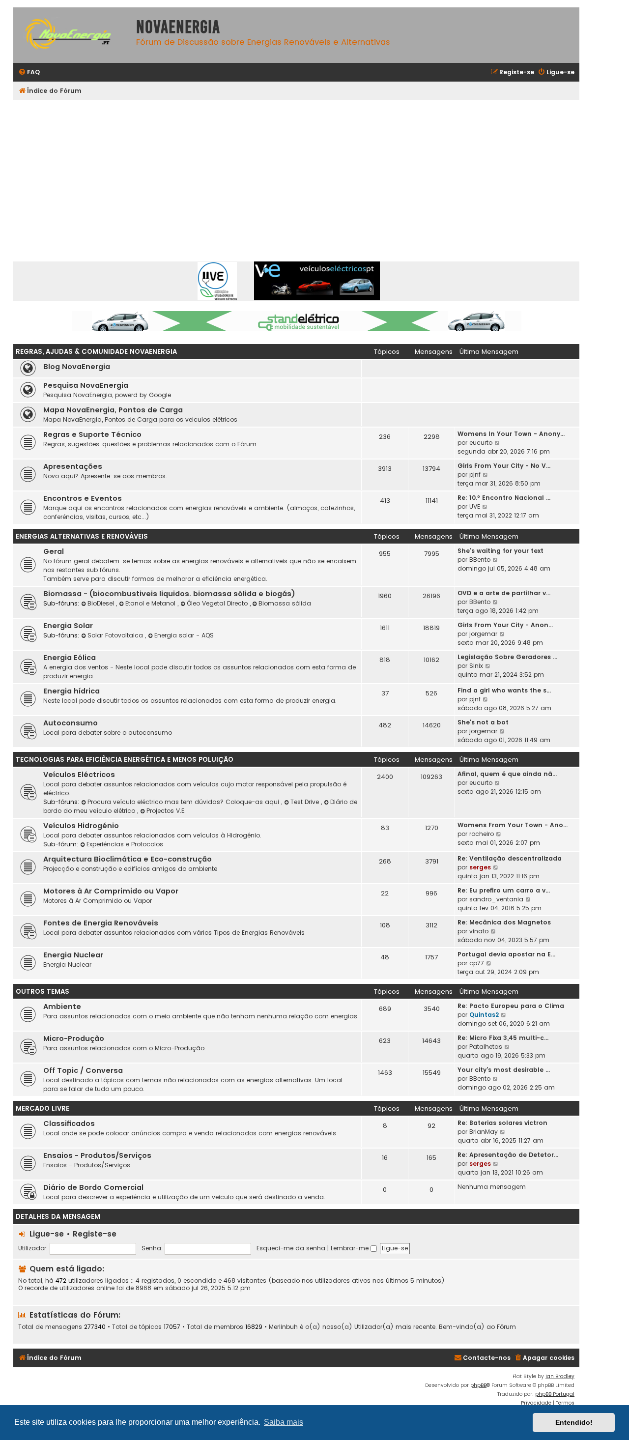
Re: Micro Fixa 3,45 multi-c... (502, 1038)
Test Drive (305, 802)
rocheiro (481, 834)
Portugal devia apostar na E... (506, 954)
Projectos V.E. (166, 810)
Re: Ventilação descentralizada (509, 858)
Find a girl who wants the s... (504, 690)
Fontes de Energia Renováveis (100, 923)
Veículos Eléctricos (79, 774)
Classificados (69, 1123)
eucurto (480, 442)
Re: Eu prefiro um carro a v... (503, 890)
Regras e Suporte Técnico (92, 434)
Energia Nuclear (73, 955)
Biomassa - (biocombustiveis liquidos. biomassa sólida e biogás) (169, 594)
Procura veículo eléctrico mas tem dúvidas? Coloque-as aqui (184, 802)
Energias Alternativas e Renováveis (82, 536)
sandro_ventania (496, 899)
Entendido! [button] (574, 1422)
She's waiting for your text (500, 551)
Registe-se (94, 1234)
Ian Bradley (559, 1376)
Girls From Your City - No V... (503, 465)
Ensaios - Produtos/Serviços (97, 1155)
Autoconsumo (70, 723)
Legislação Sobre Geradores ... (507, 657)
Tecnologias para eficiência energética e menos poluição (124, 759)
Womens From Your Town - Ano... (512, 825)
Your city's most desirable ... (503, 1070)
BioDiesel (101, 603)
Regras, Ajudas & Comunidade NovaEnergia (96, 351)
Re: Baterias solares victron (502, 1123)
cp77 (476, 963)
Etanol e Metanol (151, 603)
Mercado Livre (42, 1108)
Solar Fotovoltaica (116, 635)
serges (480, 867)
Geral (53, 551)
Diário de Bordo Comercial (93, 1187)
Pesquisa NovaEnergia (85, 385)
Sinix (476, 666)
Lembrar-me (351, 1248)
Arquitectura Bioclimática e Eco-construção (127, 859)
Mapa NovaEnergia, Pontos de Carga (113, 410)
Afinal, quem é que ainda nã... (507, 774)
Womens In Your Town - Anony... (511, 434)
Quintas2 (484, 1014)
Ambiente (62, 1006)
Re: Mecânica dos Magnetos (504, 922)
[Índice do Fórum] (72, 35)
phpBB (478, 1385)
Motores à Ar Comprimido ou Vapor (110, 891)
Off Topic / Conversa (83, 1070)
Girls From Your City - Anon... (505, 625)
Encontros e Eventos (82, 498)
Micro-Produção (73, 1038)
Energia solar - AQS (184, 635)
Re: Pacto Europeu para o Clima (510, 1006)
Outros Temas (42, 991)
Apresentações (72, 466)
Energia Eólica (69, 657)
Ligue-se (46, 1234)
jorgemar (483, 634)
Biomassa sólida (284, 603)
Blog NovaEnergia (76, 367)
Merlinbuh (283, 1327)
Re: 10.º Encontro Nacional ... (503, 497)
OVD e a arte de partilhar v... (503, 593)
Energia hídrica (71, 691)
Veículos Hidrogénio (81, 826)
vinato (478, 931)
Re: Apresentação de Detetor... (507, 1155)
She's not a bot (483, 722)
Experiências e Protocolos (124, 844)
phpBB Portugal (554, 1394)
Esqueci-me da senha (291, 1248)
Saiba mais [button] (283, 1422)
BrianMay (483, 1131)
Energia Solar (68, 626)
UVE (474, 506)
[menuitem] (29, 72)
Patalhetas (485, 1046)
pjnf (475, 474)
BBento (479, 559)
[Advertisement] (308, 173)
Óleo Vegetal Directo (218, 603)
